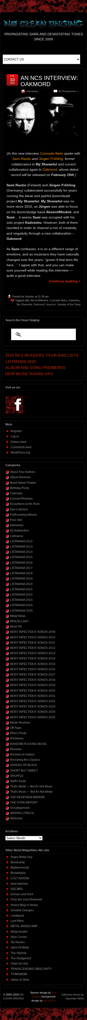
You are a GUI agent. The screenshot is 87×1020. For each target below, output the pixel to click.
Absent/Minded (39, 300)
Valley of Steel (20, 979)
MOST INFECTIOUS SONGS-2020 (32, 690)
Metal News (18, 616)
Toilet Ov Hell (19, 963)
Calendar (16, 493)
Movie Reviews (20, 722)
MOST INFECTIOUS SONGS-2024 (32, 711)
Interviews (32, 91)
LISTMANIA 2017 (21, 568)
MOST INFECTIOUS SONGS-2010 (32, 637)
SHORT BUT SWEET (24, 770)
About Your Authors (22, 472)
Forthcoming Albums (23, 514)
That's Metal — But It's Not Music (31, 786)
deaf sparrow (19, 883)
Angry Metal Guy (21, 857)
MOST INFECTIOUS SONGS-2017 (32, 674)
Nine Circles (19, 937)
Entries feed (18, 442)
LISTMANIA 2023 (21, 600)
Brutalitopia (18, 873)
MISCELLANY (19, 621)
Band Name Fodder (23, 482)
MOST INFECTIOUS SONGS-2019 (32, 685)
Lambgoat (17, 915)
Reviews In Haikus (22, 754)
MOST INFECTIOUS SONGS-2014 (32, 658)
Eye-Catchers (19, 509)
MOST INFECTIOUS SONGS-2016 (32, 669)
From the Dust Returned (26, 899)
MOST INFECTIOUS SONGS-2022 (32, 701)
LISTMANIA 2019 (21, 578)
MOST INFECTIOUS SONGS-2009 (32, 632)
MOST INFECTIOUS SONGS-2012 (32, 648)
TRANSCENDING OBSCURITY (31, 969)
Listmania (16, 536)
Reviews (16, 749)
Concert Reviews (21, 498)
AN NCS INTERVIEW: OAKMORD (49, 81)
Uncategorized (19, 807)
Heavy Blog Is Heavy (24, 905)
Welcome (16, 818)
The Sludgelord (21, 958)
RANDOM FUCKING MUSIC (28, 744)
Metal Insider (19, 931)
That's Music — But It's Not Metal (31, 791)
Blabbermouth (20, 867)
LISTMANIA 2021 (21, 589)
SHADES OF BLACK (23, 765)
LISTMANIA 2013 (21, 546)
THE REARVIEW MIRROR (27, 797)
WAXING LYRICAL (22, 813)
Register (16, 431)
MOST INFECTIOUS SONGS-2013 (32, 653)
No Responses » (68, 91)
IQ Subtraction (19, 530)
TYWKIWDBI (19, 974)
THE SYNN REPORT (24, 802)
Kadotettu (74, 300)
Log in (15, 436)
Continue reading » (64, 281)
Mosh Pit (16, 626)
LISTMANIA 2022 (21, 594)
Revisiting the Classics (25, 759)
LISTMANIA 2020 (21, 584)
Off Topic (16, 728)
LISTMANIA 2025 (21, 610)
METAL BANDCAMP (24, 926)
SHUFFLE (16, 776)
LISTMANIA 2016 (21, 562)
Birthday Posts (19, 488)
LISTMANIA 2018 (21, 573)
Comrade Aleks (58, 300)
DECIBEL (17, 889)
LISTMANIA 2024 (21, 605)
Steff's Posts (18, 781)
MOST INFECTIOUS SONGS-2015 (32, 664)
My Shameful (24, 304)
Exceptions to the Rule (25, 504)
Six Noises (18, 942)
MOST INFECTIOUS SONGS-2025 (32, 717)
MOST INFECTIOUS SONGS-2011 (32, 642)
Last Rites (17, 921)
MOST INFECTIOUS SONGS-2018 (32, 680)
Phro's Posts (18, 733)
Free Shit (16, 520)
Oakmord (38, 304)
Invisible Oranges (22, 910)
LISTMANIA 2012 (21, 541)
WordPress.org (20, 452)
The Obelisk (18, 953)
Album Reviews (20, 477)
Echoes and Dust (22, 894)
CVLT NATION (20, 878)
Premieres (17, 738)
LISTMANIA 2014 (21, 552)
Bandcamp (18, 862)
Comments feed (21, 447)
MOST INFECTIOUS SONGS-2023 (32, 706)
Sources (51, 304)
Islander (29, 296)
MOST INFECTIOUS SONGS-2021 (32, 696)
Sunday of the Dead (68, 304)
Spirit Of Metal (20, 947)
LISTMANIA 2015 (21, 557)
